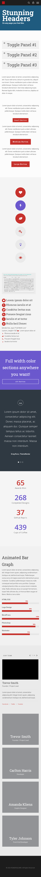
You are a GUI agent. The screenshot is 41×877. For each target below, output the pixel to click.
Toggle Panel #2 (22, 54)
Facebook (5, 704)
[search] (29, 2)
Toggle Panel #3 (22, 65)
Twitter (13, 704)
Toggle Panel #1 (21, 44)
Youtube (20, 704)
